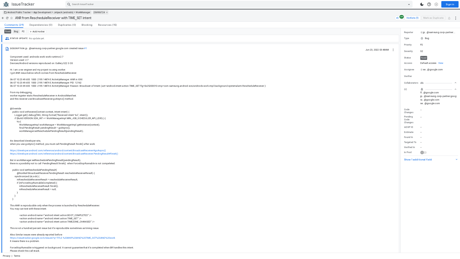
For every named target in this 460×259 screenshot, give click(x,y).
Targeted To (410, 142)
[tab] (14, 25)
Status (407, 57)
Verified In (409, 147)
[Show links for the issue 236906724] (106, 12)
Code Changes (408, 111)
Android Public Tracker (19, 12)
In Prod (407, 152)
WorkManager (83, 12)
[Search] (69, 4)
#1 (85, 48)
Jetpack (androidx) (63, 12)
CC (405, 89)
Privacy (6, 256)
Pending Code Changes (408, 119)
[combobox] (239, 4)
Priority (407, 45)
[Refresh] (7, 18)
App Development (42, 12)
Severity (408, 51)
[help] (429, 4)
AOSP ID (408, 127)
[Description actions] (393, 50)
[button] (430, 38)
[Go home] (3, 18)
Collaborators (411, 83)
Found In (408, 137)
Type (406, 38)
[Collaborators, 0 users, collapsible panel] (438, 82)
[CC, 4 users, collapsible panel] (438, 89)
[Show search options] (409, 4)
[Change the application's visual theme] (422, 4)
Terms (17, 256)
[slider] (401, 140)
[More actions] (456, 18)
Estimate (408, 132)
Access (408, 63)
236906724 (99, 12)
